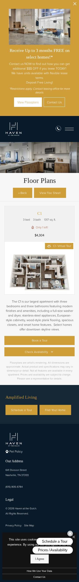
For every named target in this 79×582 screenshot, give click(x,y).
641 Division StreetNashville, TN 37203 (17, 472)
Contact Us (39, 577)
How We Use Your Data (39, 571)
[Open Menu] (69, 129)
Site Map (29, 525)
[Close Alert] (75, 5)
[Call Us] (58, 129)
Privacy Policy (13, 525)
